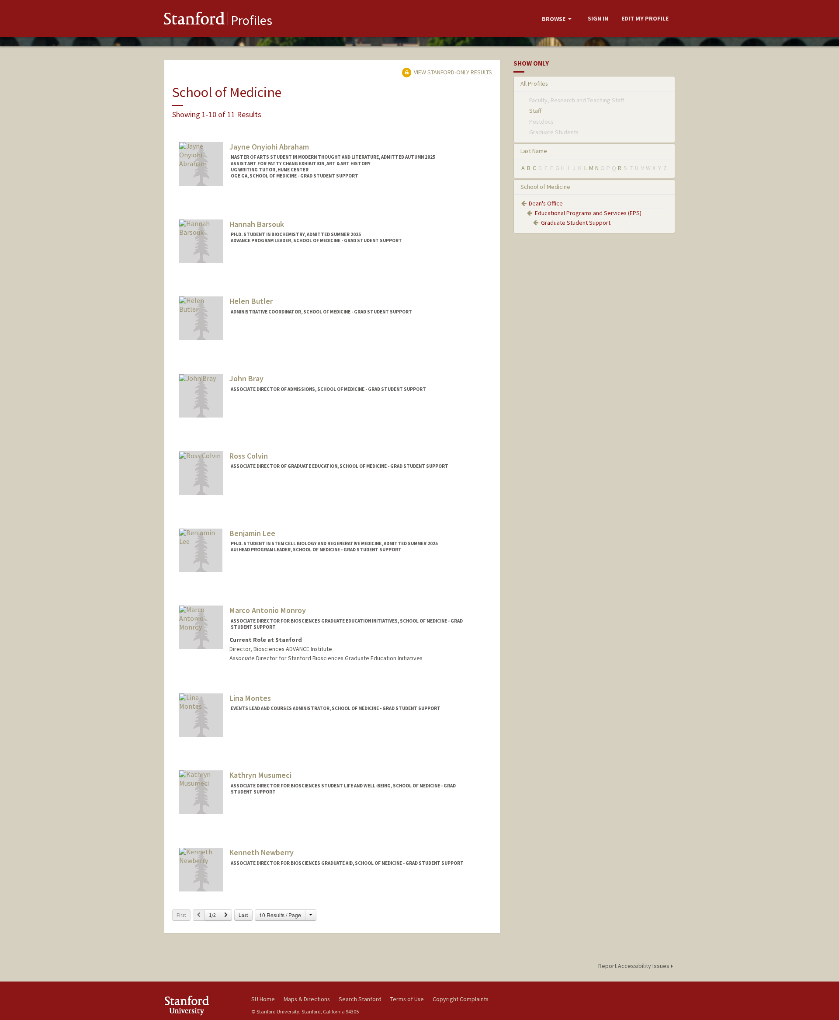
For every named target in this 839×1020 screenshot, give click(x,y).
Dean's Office (546, 203)
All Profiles (534, 83)
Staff (535, 111)
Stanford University (201, 1005)
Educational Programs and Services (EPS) (588, 213)
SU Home (263, 999)
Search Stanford (360, 999)
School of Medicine (545, 187)
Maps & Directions (307, 999)
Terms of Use (407, 999)
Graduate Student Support (575, 222)
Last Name (533, 151)
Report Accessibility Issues (634, 966)
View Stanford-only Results (452, 72)
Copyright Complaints (461, 999)
